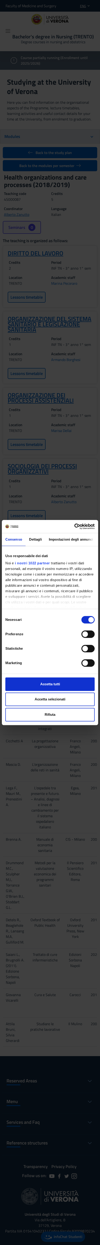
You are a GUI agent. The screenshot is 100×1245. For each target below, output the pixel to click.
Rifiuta (50, 714)
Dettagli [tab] (35, 539)
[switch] (88, 634)
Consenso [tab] (13, 539)
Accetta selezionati (50, 699)
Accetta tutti (50, 684)
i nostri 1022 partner (32, 563)
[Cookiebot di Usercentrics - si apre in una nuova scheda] (74, 526)
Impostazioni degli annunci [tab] (71, 539)
